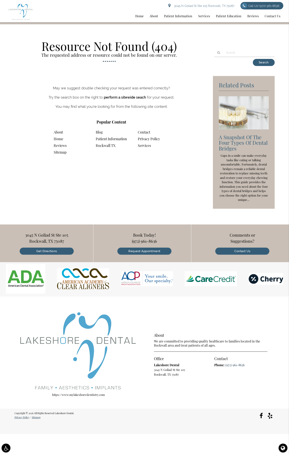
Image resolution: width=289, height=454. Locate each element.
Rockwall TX (105, 145)
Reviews (253, 16)
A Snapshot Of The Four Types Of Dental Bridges (243, 143)
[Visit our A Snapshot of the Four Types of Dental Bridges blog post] (244, 130)
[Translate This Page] (283, 448)
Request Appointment (144, 251)
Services (204, 16)
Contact (144, 132)
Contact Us (272, 16)
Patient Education (228, 16)
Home (139, 16)
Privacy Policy (149, 138)
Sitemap (60, 152)
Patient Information (178, 16)
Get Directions (46, 251)
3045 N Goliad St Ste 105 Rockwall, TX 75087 (203, 6)
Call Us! (263, 6)
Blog (99, 132)
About (154, 16)
